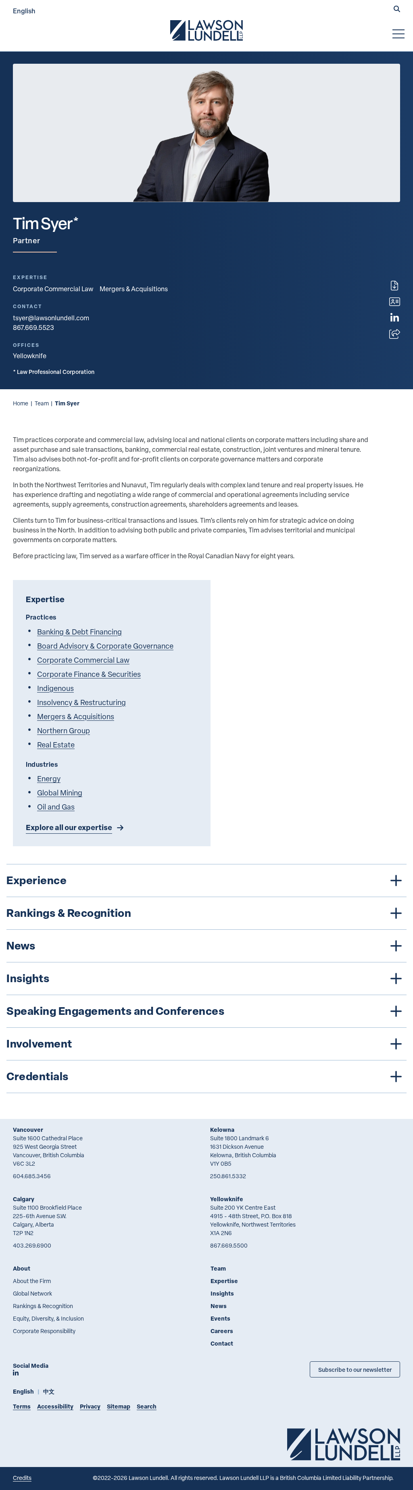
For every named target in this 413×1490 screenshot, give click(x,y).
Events (220, 1318)
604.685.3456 (32, 1176)
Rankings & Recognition (43, 1306)
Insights (222, 1293)
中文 (48, 1391)
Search (146, 1406)
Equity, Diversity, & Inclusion (48, 1318)
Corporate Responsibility (44, 1331)
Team (42, 403)
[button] (397, 10)
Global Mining (59, 792)
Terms (22, 1406)
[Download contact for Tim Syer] (394, 302)
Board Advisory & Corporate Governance (105, 646)
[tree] (206, 978)
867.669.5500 (229, 1245)
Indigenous (55, 688)
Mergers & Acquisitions (134, 288)
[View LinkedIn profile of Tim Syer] (394, 318)
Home (20, 403)
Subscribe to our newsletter (355, 1369)
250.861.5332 (228, 1176)
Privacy (90, 1406)
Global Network (32, 1293)
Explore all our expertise (69, 827)
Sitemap (118, 1406)
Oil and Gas (56, 806)
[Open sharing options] (394, 334)
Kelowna (222, 1129)
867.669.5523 (33, 327)
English (24, 10)
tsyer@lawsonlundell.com (51, 317)
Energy (48, 778)
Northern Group (63, 730)
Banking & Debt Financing (79, 631)
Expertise (224, 1281)
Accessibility (55, 1406)
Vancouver (28, 1129)
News (219, 1306)
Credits (22, 1478)
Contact (222, 1343)
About (21, 1268)
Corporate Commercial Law (53, 288)
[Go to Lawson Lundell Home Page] (206, 30)
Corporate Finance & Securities (89, 674)
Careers (222, 1331)
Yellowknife (226, 1199)
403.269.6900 (32, 1245)
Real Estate (56, 744)
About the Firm (32, 1281)
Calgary (23, 1199)
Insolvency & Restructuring (81, 702)
